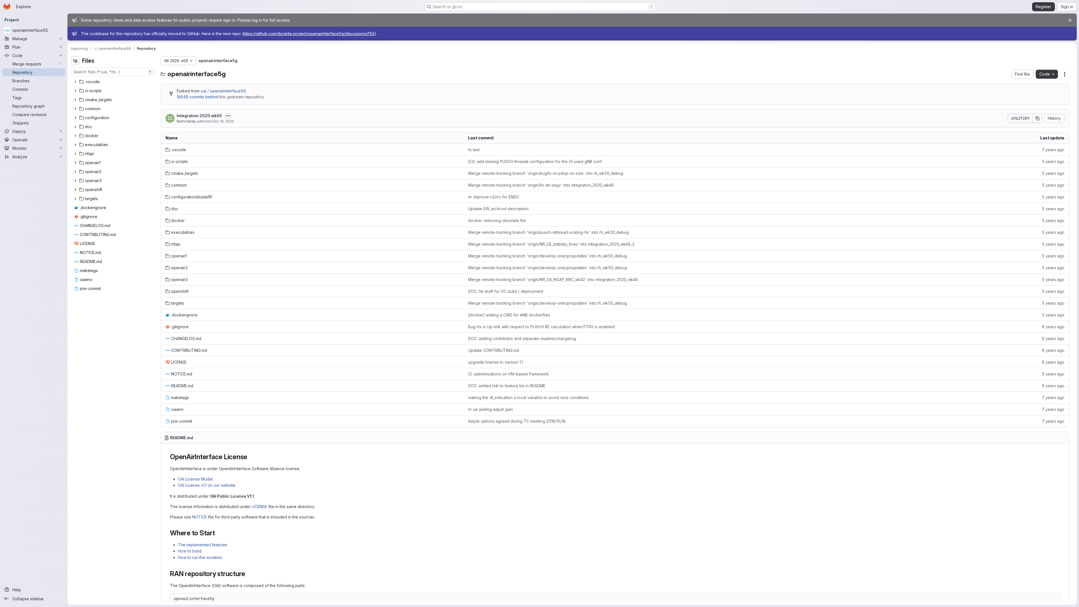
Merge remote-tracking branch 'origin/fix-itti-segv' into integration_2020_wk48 (541, 185)
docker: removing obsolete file (497, 220)
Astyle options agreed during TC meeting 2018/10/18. (517, 421)
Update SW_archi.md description (498, 208)
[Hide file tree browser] (75, 60)
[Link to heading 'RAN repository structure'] (249, 574)
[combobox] (113, 71)
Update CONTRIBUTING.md (493, 350)
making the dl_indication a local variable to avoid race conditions (528, 397)
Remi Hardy (186, 121)
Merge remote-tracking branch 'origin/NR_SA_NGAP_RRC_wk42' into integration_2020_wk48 (553, 279)
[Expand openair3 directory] (75, 180)
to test (474, 149)
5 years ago (1053, 161)
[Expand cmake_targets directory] (75, 99)
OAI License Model (195, 479)
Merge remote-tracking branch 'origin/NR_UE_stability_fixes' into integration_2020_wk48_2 (551, 244)
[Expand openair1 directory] (75, 162)
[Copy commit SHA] (1037, 118)
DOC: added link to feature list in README (506, 385)
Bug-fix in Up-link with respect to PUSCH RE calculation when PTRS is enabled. (541, 326)
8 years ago (1053, 362)
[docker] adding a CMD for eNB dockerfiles (509, 314)
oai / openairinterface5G (223, 91)
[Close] (1070, 20)
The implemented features (202, 544)
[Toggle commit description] (228, 115)
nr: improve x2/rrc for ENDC (493, 196)
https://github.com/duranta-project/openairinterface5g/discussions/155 (309, 33)
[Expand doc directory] (75, 126)
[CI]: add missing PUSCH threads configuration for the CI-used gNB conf (535, 161)
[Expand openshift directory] (75, 189)
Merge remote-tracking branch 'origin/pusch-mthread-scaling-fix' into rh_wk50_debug (548, 232)
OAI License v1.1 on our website (206, 485)
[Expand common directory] (75, 108)
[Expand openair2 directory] (75, 171)
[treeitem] (113, 81)
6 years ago (1053, 326)
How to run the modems (200, 557)
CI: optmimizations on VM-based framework (508, 374)
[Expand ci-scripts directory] (75, 90)
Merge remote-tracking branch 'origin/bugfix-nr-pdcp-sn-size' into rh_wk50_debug (545, 173)
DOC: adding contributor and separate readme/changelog (522, 338)
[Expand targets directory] (75, 198)
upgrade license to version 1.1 (495, 362)
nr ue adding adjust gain (490, 409)
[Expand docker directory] (75, 135)
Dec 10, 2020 (223, 121)
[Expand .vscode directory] (75, 81)
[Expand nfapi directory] (75, 153)
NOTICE (199, 517)
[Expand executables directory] (75, 144)
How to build (189, 551)
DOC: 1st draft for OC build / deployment (505, 291)
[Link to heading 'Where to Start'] (218, 533)
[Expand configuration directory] (75, 117)
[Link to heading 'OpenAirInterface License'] (251, 457)
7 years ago (1053, 149)
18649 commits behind (197, 96)
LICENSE (259, 506)
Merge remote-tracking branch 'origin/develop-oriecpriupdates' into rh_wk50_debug (547, 255)
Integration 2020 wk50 (199, 115)
